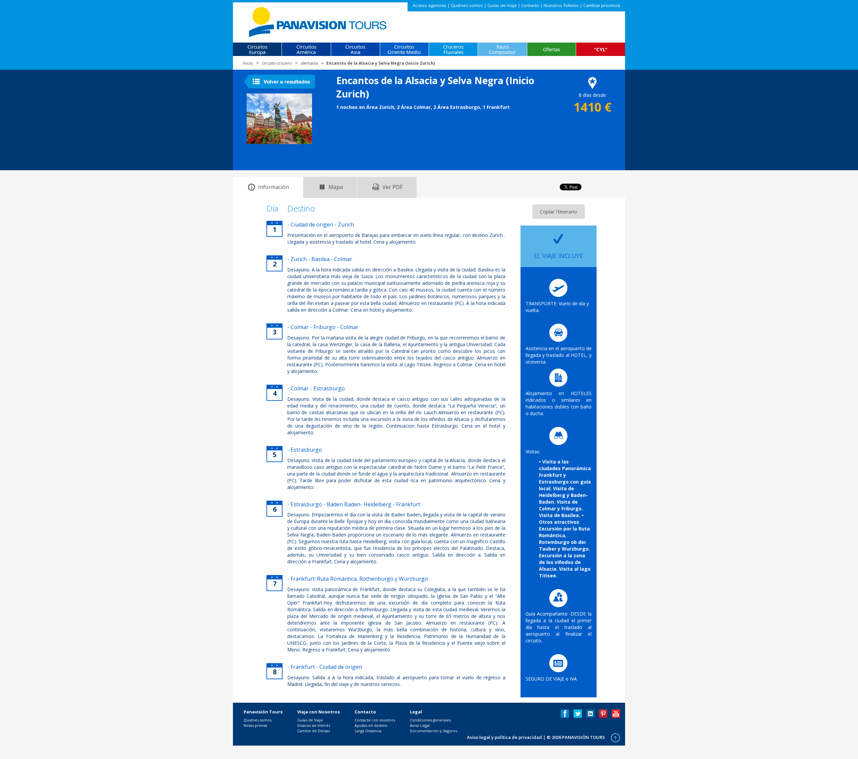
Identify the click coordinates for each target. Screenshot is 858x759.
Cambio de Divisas (313, 730)
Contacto (530, 5)
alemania (309, 63)
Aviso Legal (420, 725)
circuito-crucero (277, 63)
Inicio (248, 63)
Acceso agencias (429, 5)
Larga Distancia (368, 730)
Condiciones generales (430, 719)
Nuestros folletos (561, 5)
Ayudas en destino (371, 725)
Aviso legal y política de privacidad (504, 737)
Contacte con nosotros (375, 719)
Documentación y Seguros (433, 730)
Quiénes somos (467, 5)
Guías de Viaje (502, 5)
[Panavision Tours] (318, 20)
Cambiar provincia (601, 5)
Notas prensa (255, 725)
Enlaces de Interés (313, 725)
